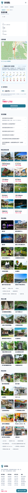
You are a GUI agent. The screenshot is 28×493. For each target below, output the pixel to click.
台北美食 (9, 478)
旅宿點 (7, 2)
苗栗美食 (9, 483)
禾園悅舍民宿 (15, 449)
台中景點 (3, 485)
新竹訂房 (16, 481)
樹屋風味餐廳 (20, 441)
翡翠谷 (17, 288)
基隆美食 (9, 476)
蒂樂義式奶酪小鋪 (6, 449)
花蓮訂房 (6, 7)
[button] (14, 49)
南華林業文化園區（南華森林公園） (10, 293)
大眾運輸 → (23, 91)
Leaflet (14, 59)
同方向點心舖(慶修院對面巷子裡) (18, 443)
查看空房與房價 (14, 106)
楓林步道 (22, 293)
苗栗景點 (3, 483)
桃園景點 (3, 480)
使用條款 (23, 483)
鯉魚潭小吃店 (12, 441)
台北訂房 (16, 478)
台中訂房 (16, 485)
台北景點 (3, 478)
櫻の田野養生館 (6, 443)
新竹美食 (9, 481)
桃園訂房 (16, 480)
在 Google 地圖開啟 (6, 61)
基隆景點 (3, 476)
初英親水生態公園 (6, 291)
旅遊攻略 (23, 478)
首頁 (2, 7)
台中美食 (9, 485)
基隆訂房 (16, 476)
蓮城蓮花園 (15, 291)
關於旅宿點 (23, 476)
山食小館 (4, 441)
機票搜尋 (23, 480)
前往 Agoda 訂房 (22, 490)
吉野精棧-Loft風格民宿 (20, 446)
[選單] (25, 2)
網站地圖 (23, 485)
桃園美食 (9, 480)
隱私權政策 (23, 481)
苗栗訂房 (16, 483)
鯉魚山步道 (10, 288)
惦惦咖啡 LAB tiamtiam (7, 446)
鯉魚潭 (4, 288)
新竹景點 (3, 481)
